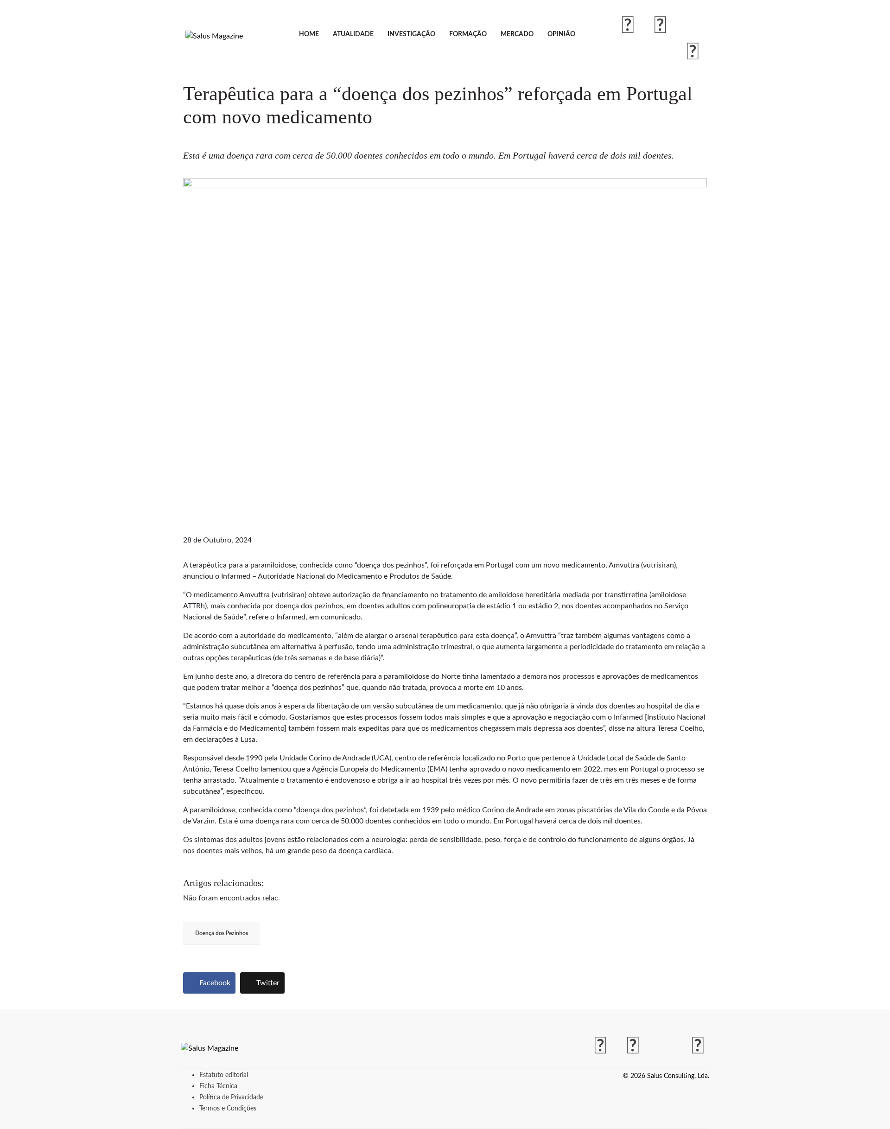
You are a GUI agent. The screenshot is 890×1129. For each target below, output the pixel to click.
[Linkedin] (693, 52)
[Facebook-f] (628, 26)
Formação (468, 34)
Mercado (517, 34)
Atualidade (353, 34)
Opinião (561, 34)
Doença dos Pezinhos (221, 933)
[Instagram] (660, 26)
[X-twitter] (693, 26)
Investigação (411, 34)
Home (309, 34)
